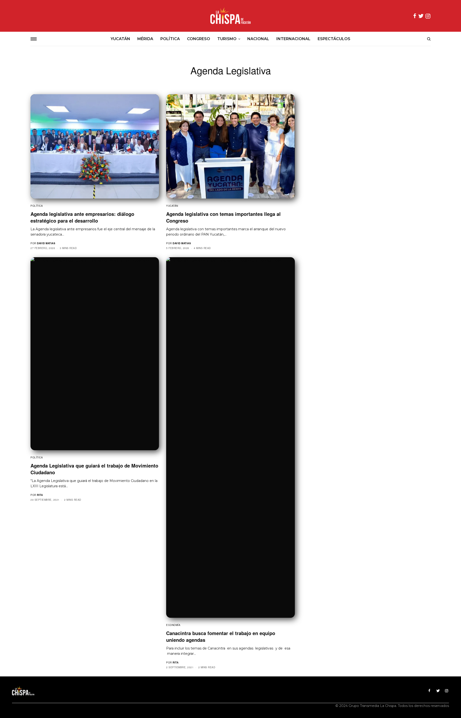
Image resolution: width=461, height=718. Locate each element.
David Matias (46, 243)
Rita (40, 495)
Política (36, 205)
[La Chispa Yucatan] (230, 16)
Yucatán (172, 205)
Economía (173, 625)
